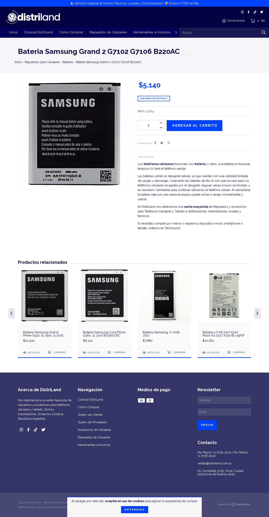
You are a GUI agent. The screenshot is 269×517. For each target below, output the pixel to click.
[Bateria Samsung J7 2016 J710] (164, 308)
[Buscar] (263, 32)
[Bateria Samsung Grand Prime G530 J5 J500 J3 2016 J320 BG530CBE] (45, 308)
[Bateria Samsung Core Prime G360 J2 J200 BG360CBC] (105, 308)
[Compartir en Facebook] (155, 143)
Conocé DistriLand (38, 32)
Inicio (13, 32)
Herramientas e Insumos (152, 32)
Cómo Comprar (71, 32)
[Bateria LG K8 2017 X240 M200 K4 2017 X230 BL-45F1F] (224, 308)
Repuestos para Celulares (42, 62)
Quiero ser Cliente (90, 414)
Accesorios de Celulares (94, 429)
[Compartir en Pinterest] (168, 143)
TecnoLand (172, 228)
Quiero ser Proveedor (92, 422)
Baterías (68, 62)
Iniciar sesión (236, 20)
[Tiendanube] (234, 505)
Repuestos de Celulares (108, 32)
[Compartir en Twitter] (162, 143)
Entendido (135, 509)
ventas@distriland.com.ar (214, 463)
